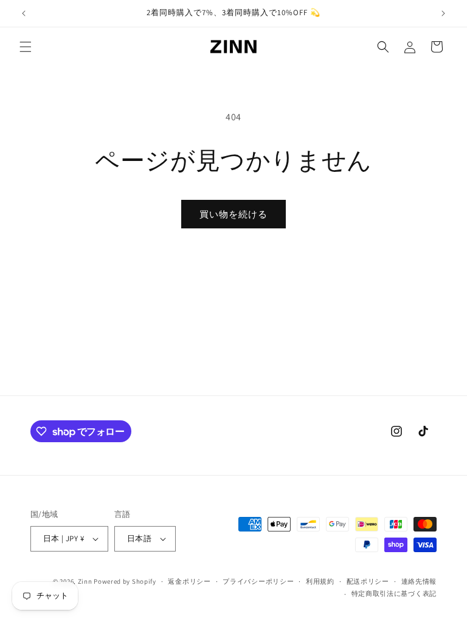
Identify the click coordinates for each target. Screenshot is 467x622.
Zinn (85, 581)
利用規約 (320, 581)
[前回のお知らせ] (23, 13)
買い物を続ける (233, 214)
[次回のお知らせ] (443, 13)
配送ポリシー (368, 581)
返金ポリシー (189, 581)
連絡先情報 (419, 581)
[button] (25, 46)
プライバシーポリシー (258, 581)
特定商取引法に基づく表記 (394, 593)
